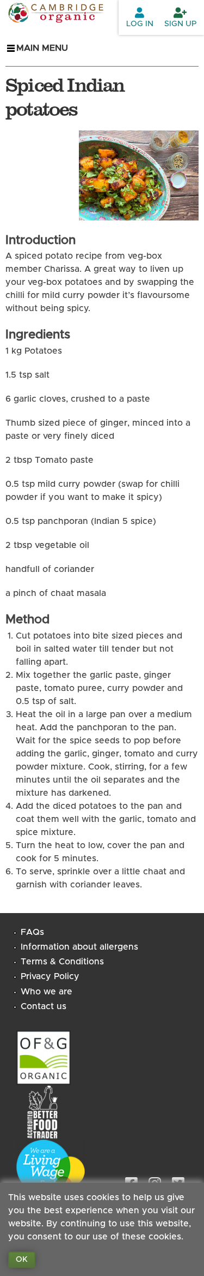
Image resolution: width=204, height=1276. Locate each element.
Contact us (43, 1006)
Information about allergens (79, 947)
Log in (139, 24)
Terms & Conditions (62, 961)
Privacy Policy (50, 976)
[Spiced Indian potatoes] (139, 214)
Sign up (180, 24)
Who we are (46, 991)
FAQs (32, 932)
